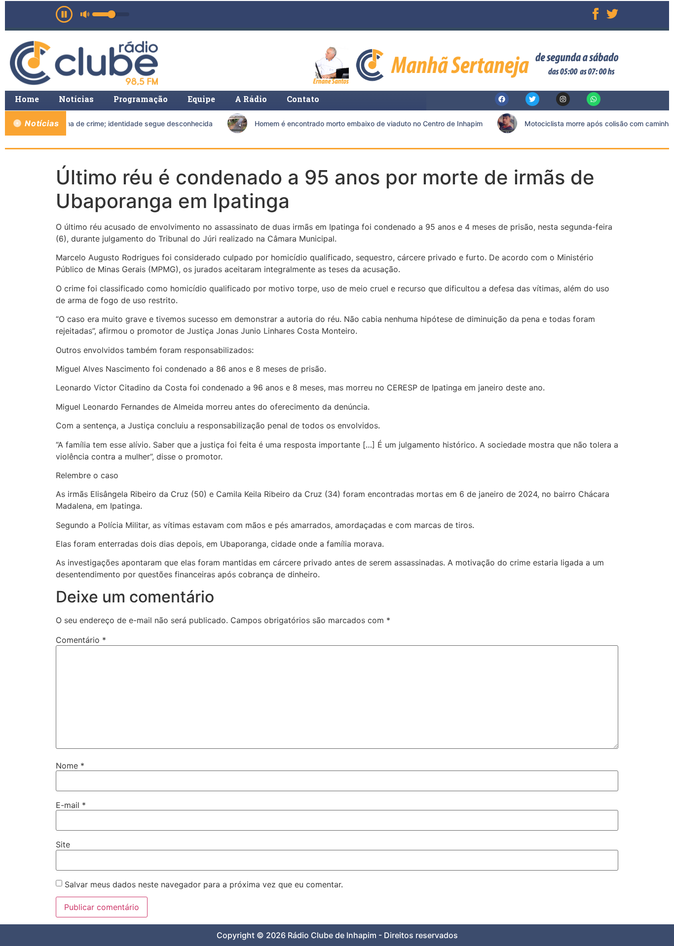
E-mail (71, 805)
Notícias (76, 99)
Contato (303, 99)
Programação (140, 99)
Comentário (81, 640)
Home (27, 99)
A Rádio (251, 99)
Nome (70, 766)
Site (63, 844)
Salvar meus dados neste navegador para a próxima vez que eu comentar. (204, 884)
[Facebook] (502, 99)
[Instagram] (563, 99)
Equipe (201, 99)
